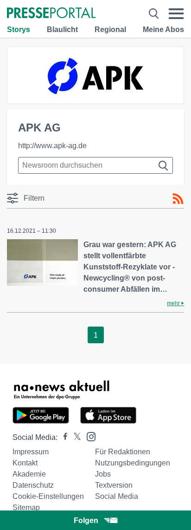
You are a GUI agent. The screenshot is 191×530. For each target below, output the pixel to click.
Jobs (103, 474)
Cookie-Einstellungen (48, 496)
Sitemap (26, 507)
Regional (110, 29)
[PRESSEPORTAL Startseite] (51, 14)
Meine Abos (163, 29)
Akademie (29, 474)
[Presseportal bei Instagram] (88, 436)
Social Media (116, 496)
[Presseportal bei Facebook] (62, 437)
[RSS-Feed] (178, 198)
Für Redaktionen (122, 452)
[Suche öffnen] (153, 13)
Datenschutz (33, 485)
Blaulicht (62, 29)
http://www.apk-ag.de (52, 146)
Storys (18, 29)
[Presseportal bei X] (74, 437)
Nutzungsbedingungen (132, 463)
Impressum (31, 452)
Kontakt (25, 463)
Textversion (114, 485)
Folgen (86, 520)
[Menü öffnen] (176, 13)
